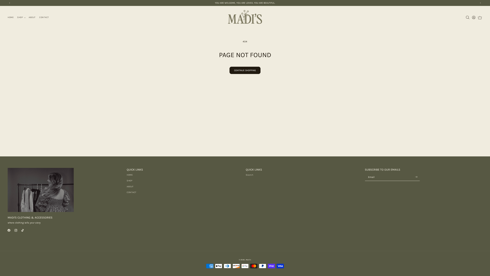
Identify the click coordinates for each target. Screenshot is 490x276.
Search (249, 175)
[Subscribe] (416, 177)
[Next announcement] (480, 3)
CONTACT (131, 192)
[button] (21, 17)
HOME (130, 175)
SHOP (129, 180)
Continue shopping (245, 70)
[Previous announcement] (9, 3)
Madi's (248, 260)
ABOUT (130, 186)
